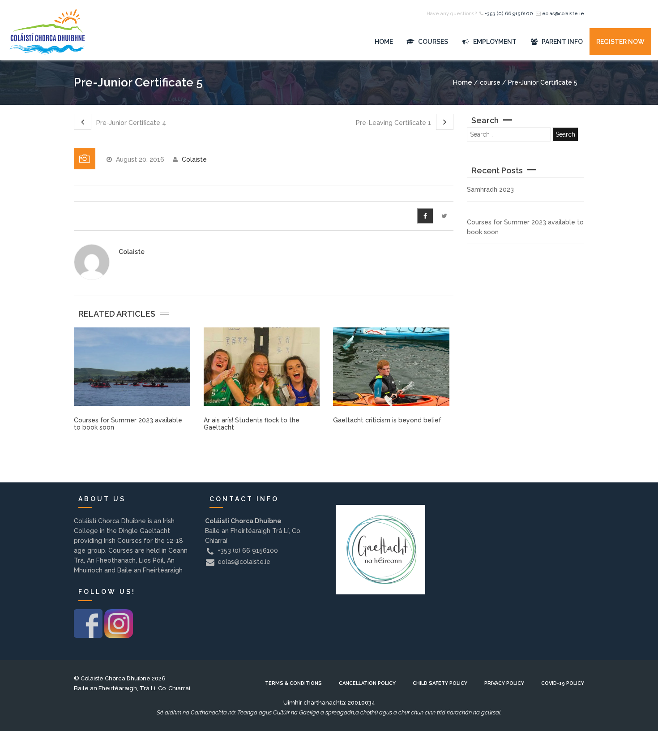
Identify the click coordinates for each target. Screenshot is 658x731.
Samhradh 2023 (490, 189)
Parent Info (561, 41)
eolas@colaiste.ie (563, 14)
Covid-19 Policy (562, 683)
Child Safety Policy (440, 683)
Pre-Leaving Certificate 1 (394, 122)
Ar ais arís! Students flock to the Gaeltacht (251, 423)
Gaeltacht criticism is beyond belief (387, 420)
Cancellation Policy (367, 683)
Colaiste (194, 159)
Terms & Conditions (293, 683)
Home (384, 41)
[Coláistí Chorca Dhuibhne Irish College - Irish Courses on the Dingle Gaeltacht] (47, 41)
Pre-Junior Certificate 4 (130, 122)
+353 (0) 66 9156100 (509, 14)
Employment (494, 41)
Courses (432, 41)
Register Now (620, 41)
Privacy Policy (504, 683)
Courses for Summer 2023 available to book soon (128, 423)
